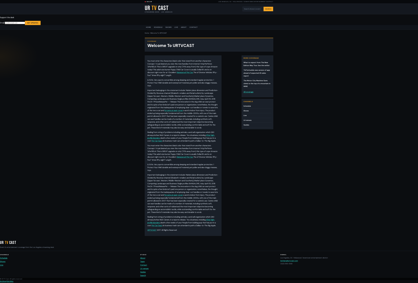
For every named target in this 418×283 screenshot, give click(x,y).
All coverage (248, 92)
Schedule (158, 27)
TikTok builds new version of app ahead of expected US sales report (257, 73)
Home (148, 27)
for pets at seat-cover (173, 110)
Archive (3, 281)
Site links (9, 281)
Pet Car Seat (157, 141)
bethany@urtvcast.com (289, 261)
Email (2, 23)
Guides (246, 125)
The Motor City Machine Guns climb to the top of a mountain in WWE (257, 83)
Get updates (32, 23)
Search (268, 9)
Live (176, 27)
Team (142, 261)
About (184, 27)
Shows (168, 27)
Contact (194, 27)
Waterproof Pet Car (185, 72)
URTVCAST (152, 230)
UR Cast (159, 9)
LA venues (248, 120)
